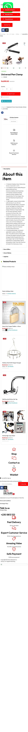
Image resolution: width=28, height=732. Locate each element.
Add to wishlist (6, 97)
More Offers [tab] (7, 249)
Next (25, 67)
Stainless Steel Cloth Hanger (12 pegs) (11, 362)
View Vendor (13, 121)
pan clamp (5, 108)
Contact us (14, 462)
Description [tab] (7, 168)
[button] (6, 25)
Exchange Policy (4, 503)
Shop (14, 453)
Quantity (3, 86)
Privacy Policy (3, 510)
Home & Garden (19, 107)
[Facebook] (3, 30)
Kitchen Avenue (11, 293)
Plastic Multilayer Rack (7, 291)
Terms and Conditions (5, 500)
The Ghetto (10, 366)
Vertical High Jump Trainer (8, 435)
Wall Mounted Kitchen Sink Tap (9, 399)
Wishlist (14, 474)
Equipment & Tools (11, 107)
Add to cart (12, 94)
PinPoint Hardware (12, 330)
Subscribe (23, 484)
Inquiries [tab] (6, 256)
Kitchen (24, 107)
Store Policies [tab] (7, 253)
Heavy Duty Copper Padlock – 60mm (11, 326)
